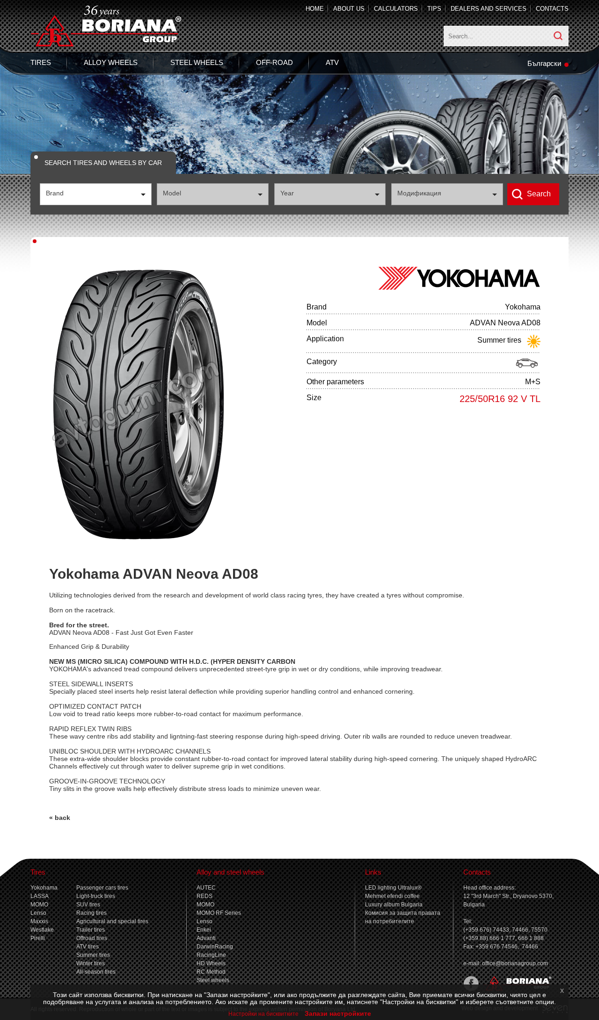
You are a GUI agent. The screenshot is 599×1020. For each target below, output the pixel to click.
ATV (332, 62)
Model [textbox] (172, 193)
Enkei (204, 930)
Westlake (42, 930)
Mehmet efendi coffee (392, 896)
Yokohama (44, 887)
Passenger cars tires (102, 887)
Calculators (396, 8)
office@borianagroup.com (515, 963)
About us (349, 8)
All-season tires (96, 972)
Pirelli (37, 938)
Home (315, 8)
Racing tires (91, 913)
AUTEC (206, 887)
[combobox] (96, 194)
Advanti (206, 938)
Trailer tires (90, 930)
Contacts (552, 8)
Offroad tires (91, 938)
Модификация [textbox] (419, 193)
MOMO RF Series (219, 913)
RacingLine (211, 955)
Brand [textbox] (55, 193)
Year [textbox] (287, 193)
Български (544, 63)
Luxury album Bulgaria (394, 904)
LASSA (39, 896)
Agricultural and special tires (112, 921)
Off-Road (274, 62)
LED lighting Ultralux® (393, 887)
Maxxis (39, 921)
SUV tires (88, 904)
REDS (204, 896)
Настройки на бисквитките (263, 1014)
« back (59, 817)
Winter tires (90, 963)
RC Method (211, 972)
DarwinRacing (215, 946)
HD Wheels (211, 963)
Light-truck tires (95, 896)
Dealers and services (488, 8)
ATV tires (87, 946)
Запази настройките (338, 1013)
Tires (40, 62)
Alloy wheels (111, 62)
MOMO (39, 904)
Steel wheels (196, 62)
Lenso (38, 913)
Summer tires (93, 955)
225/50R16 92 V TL (500, 399)
